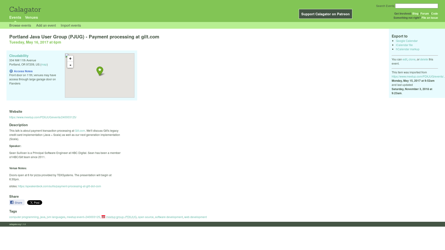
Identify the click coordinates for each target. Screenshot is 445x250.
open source (146, 217)
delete (424, 59)
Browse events (20, 25)
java (42, 217)
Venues (31, 17)
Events (15, 17)
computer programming (24, 217)
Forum (424, 13)
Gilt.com (80, 130)
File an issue (430, 18)
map (44, 64)
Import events (71, 25)
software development (169, 217)
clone (412, 59)
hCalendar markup (408, 49)
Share (19, 202)
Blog (415, 13)
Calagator (25, 9)
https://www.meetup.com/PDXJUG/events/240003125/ (42, 117)
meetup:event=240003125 (83, 217)
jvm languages (56, 217)
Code (434, 13)
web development (195, 217)
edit (405, 59)
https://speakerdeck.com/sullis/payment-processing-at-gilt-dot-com (59, 186)
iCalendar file (404, 45)
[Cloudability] (100, 71)
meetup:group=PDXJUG (121, 217)
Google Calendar (407, 41)
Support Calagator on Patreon (325, 14)
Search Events (385, 6)
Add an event (46, 25)
